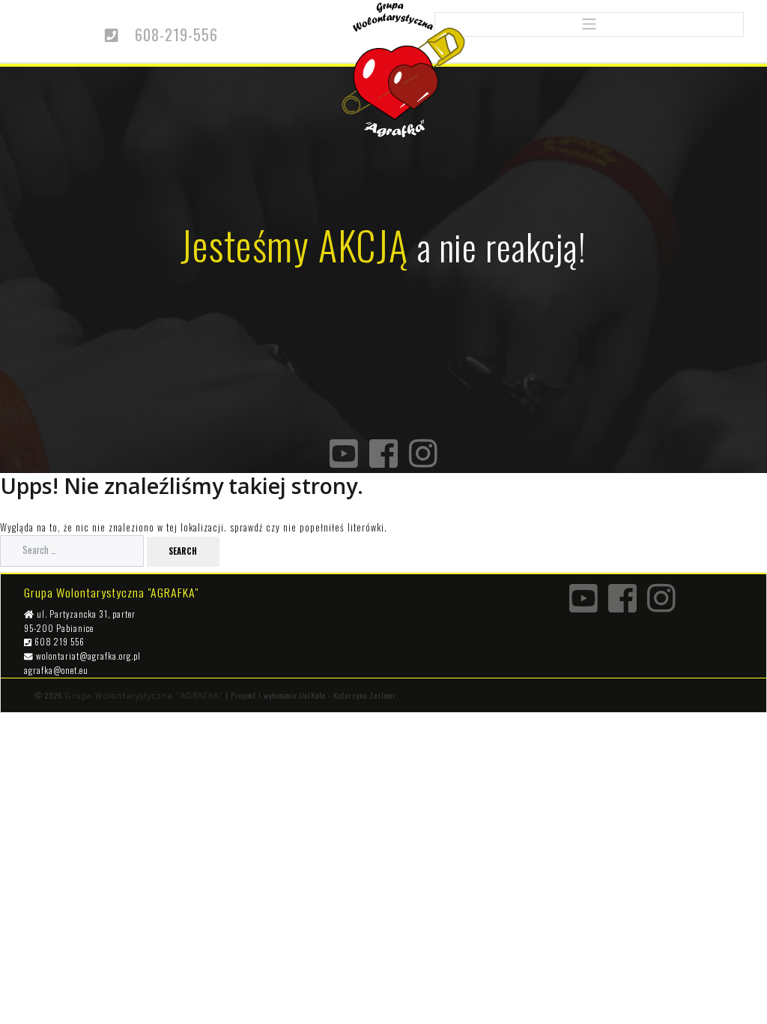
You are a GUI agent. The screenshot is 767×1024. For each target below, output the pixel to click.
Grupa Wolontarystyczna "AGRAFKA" (144, 695)
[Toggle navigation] (589, 24)
